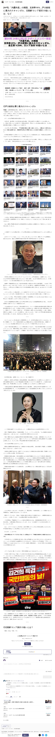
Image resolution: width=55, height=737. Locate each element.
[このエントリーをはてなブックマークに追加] (46, 735)
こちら (31, 646)
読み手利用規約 (11, 731)
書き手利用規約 (4, 731)
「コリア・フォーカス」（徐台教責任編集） (13, 2)
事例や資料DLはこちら (47, 654)
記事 (11, 696)
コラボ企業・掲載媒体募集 (44, 731)
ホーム (7, 696)
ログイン (51, 1)
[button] (4, 660)
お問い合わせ (36, 731)
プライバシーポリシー (18, 731)
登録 (47, 1)
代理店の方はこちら (5, 733)
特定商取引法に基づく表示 (28, 731)
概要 (20, 696)
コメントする (47, 677)
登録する (27, 644)
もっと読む (6, 720)
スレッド (15, 696)
